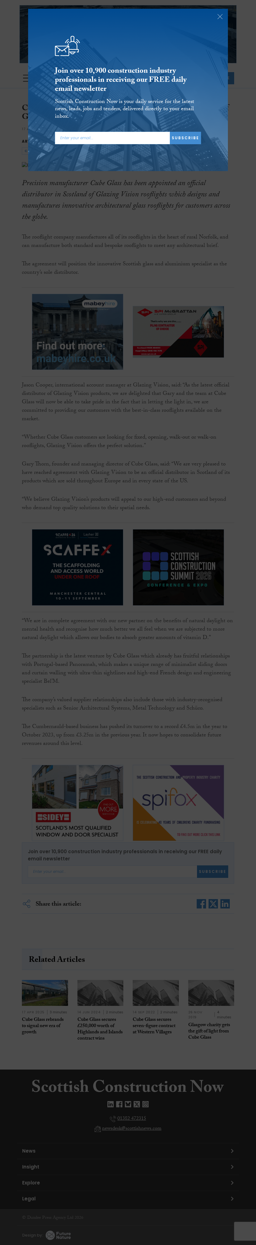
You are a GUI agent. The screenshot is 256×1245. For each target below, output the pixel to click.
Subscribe (185, 137)
